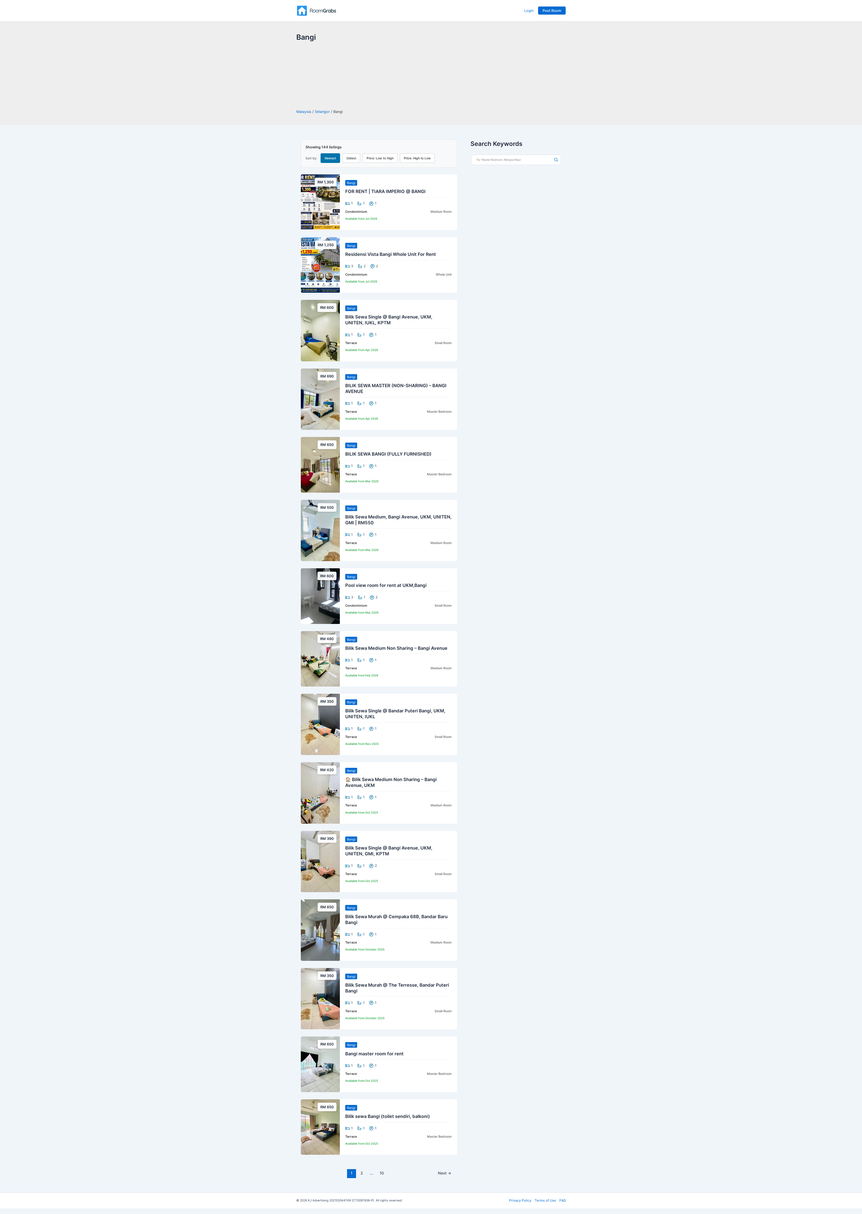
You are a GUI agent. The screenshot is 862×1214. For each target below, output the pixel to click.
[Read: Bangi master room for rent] (320, 1064)
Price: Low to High (380, 158)
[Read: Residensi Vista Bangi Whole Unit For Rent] (320, 264)
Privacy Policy (520, 1200)
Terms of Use (545, 1200)
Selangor (322, 111)
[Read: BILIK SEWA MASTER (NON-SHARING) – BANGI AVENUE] (320, 399)
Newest (330, 158)
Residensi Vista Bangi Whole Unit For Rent (390, 254)
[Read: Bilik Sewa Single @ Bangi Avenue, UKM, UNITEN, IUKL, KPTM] (320, 330)
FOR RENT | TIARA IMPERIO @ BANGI (385, 191)
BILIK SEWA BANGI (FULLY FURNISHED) (388, 454)
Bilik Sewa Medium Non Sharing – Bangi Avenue (396, 648)
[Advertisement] (431, 75)
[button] (552, 11)
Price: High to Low (417, 158)
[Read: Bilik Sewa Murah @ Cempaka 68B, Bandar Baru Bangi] (320, 930)
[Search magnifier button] (556, 160)
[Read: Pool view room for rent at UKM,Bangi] (320, 595)
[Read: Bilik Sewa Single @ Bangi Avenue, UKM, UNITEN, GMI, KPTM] (320, 861)
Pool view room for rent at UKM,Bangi (386, 585)
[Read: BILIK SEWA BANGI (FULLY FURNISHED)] (320, 464)
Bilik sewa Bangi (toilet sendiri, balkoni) (387, 1116)
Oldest (351, 158)
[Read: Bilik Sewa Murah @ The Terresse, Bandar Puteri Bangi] (320, 998)
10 (382, 1173)
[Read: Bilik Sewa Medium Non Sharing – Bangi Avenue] (320, 658)
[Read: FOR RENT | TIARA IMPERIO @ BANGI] (320, 202)
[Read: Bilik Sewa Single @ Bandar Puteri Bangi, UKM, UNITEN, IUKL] (320, 724)
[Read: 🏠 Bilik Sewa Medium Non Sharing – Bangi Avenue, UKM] (320, 792)
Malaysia (303, 111)
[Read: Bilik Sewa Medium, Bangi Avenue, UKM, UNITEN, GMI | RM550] (320, 530)
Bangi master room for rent (374, 1053)
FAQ (562, 1200)
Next (444, 1173)
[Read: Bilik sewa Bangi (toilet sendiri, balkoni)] (320, 1126)
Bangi (351, 183)
